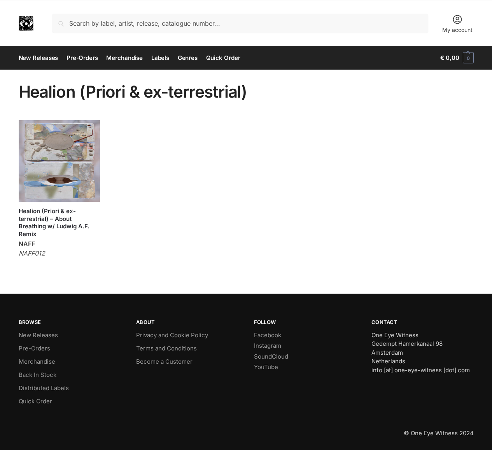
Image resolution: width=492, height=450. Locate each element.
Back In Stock (37, 374)
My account (457, 29)
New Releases (38, 335)
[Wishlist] (88, 132)
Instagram (267, 345)
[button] (456, 58)
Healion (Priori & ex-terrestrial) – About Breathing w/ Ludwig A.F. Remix (54, 222)
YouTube (266, 367)
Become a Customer (164, 361)
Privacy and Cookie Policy (172, 335)
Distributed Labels (44, 388)
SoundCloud (271, 356)
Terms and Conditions (166, 348)
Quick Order (35, 401)
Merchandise (37, 361)
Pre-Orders (34, 348)
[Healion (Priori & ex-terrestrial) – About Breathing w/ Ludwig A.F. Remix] (59, 161)
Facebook (267, 335)
